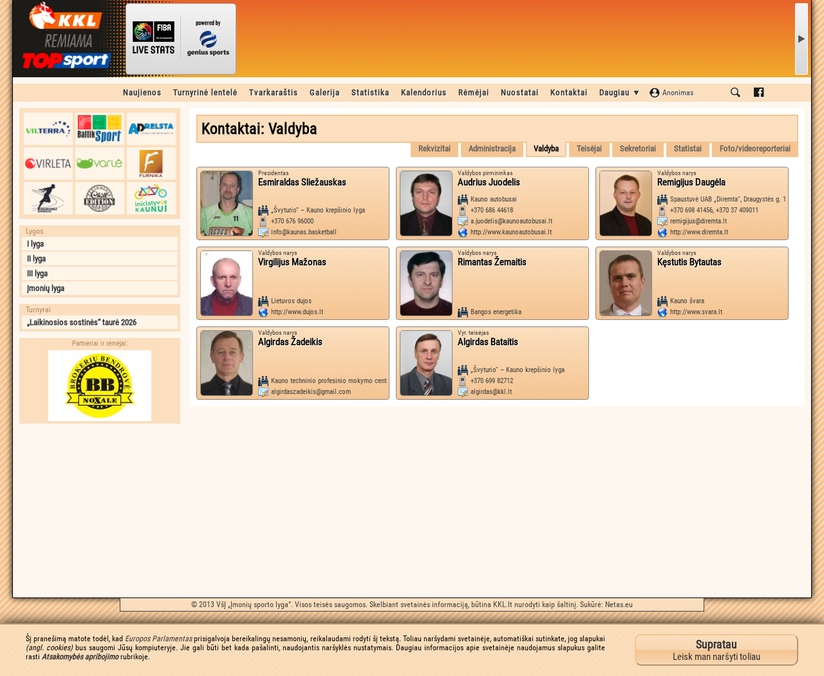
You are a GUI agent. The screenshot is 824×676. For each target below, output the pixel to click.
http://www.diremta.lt (699, 232)
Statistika (370, 92)
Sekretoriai (638, 148)
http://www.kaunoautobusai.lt (511, 232)
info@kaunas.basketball (304, 232)
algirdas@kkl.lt (491, 392)
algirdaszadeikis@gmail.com (311, 392)
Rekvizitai (434, 148)
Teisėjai (589, 148)
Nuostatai (520, 92)
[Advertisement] (99, 510)
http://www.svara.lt (696, 312)
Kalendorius (424, 92)
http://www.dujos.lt (297, 312)
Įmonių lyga (45, 288)
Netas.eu (619, 604)
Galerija (325, 92)
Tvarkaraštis (273, 92)
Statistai (688, 148)
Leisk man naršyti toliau (716, 649)
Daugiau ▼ (620, 92)
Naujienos (142, 92)
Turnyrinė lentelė (205, 92)
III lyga (37, 273)
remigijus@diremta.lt (698, 221)
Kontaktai (569, 92)
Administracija (492, 148)
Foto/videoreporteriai (755, 148)
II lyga (36, 258)
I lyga (35, 244)
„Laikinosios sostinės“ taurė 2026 (81, 322)
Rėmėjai (473, 92)
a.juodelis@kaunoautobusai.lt (511, 221)
